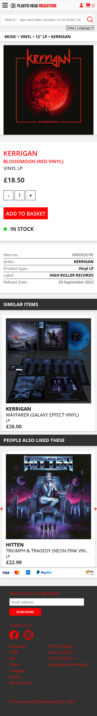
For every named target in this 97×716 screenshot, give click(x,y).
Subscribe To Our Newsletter (35, 593)
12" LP (41, 36)
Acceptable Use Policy (67, 664)
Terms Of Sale (60, 658)
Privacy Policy (60, 646)
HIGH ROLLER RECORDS (71, 275)
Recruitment (20, 682)
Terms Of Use (60, 652)
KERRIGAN (61, 36)
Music (10, 36)
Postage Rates (16, 673)
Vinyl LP (86, 268)
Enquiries (17, 646)
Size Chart (14, 661)
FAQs (13, 652)
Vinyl (26, 36)
